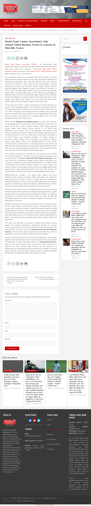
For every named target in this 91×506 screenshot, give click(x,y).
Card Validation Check (54, 429)
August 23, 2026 (75, 146)
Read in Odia (18, 26)
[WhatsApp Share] (13, 58)
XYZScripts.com (51, 505)
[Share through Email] (21, 58)
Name (7, 323)
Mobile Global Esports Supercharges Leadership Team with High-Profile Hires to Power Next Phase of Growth (17, 280)
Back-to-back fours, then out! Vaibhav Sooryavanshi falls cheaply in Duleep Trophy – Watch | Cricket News (78, 198)
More (28, 26)
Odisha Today (17, 52)
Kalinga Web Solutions (50, 498)
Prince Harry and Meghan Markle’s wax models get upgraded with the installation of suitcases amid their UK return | (78, 247)
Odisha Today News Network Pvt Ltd (23, 498)
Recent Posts (69, 128)
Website (7, 339)
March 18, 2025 (9, 52)
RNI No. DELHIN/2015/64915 (26, 501)
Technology (77, 21)
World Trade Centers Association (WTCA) (21, 64)
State (13, 21)
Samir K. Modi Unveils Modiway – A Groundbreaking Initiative (44, 278)
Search (85, 39)
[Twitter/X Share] (17, 58)
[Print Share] (26, 58)
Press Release (10, 38)
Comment (8, 301)
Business (44, 21)
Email (6, 331)
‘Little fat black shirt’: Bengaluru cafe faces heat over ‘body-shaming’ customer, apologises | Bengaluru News (78, 139)
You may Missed (10, 357)
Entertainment (63, 21)
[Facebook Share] (8, 58)
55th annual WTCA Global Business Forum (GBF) (31, 72)
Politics (7, 26)
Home (6, 21)
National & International (28, 21)
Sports (52, 21)
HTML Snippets (39, 505)
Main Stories (75, 132)
